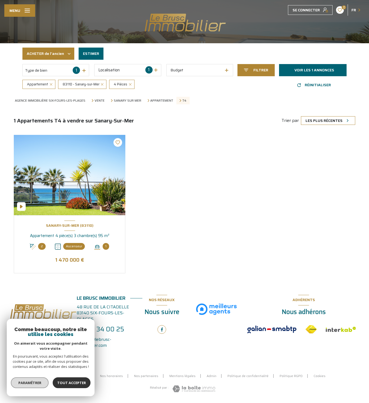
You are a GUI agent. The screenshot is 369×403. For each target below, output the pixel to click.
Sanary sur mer (127, 100)
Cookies (320, 376)
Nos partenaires (146, 375)
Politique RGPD (291, 375)
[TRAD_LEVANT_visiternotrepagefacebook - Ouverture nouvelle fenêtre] (161, 329)
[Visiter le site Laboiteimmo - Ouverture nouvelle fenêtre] (194, 388)
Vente (100, 100)
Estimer (91, 53)
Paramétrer (29, 382)
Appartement (161, 100)
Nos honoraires (111, 375)
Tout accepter (71, 382)
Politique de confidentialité (248, 375)
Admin (211, 375)
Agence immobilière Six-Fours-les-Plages (50, 100)
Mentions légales (182, 375)
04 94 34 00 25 (100, 329)
